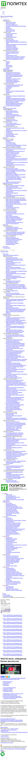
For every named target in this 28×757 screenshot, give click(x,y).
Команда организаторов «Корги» (13, 181)
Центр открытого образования (13, 408)
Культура (5, 137)
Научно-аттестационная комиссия (14, 115)
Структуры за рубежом (11, 211)
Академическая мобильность (12, 207)
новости (8, 67)
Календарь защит (10, 135)
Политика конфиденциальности (8, 718)
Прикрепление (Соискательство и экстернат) (16, 130)
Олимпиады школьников (12, 510)
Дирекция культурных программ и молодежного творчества (14, 393)
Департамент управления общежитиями (15, 477)
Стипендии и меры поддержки (13, 524)
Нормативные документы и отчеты (14, 228)
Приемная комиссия (10, 504)
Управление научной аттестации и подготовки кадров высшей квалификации (16, 365)
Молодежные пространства (12, 240)
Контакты (8, 553)
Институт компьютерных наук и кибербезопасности (13, 263)
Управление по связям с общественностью (16, 461)
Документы (8, 194)
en (3, 11)
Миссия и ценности (10, 23)
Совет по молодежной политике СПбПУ (15, 232)
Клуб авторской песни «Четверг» (13, 178)
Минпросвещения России (17, 721)
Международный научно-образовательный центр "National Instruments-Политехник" (16, 309)
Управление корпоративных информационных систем (12, 441)
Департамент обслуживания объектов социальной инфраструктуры (15, 475)
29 (8, 611)
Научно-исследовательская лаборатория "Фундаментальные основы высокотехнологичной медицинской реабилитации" (15, 347)
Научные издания (10, 549)
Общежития (9, 514)
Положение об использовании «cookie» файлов (11, 720)
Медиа (4, 593)
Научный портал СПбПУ (10, 108)
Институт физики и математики (13, 267)
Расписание (8, 517)
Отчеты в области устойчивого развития (15, 56)
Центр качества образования (12, 403)
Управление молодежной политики (14, 332)
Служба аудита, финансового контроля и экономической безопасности (15, 318)
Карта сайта (16, 679)
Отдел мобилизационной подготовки (14, 465)
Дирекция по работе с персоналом (14, 321)
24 (1, 611)
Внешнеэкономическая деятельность (14, 222)
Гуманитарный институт (11, 257)
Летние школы (9, 205)
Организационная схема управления (14, 84)
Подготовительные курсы (12, 511)
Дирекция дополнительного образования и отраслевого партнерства (16, 390)
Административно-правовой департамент (15, 320)
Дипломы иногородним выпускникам (15, 558)
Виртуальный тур (14, 255)
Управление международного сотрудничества (16, 419)
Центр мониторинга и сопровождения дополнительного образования (15, 405)
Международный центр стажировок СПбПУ (16, 203)
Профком (8, 579)
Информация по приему (11, 505)
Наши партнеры (9, 587)
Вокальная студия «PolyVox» (12, 175)
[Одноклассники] (7, 676)
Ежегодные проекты (10, 237)
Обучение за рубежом (11, 531)
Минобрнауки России (6, 721)
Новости (8, 61)
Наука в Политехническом (12, 112)
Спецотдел (8, 468)
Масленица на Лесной (11, 154)
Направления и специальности (13, 73)
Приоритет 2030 (10, 39)
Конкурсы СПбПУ (10, 125)
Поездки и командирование (12, 238)
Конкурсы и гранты (10, 119)
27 (5, 611)
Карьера (8, 535)
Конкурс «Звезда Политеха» (12, 153)
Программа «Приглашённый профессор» (15, 195)
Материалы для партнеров (12, 589)
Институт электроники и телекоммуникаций (16, 271)
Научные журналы (10, 116)
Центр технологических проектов (14, 377)
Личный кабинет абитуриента (13, 497)
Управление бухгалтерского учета (14, 435)
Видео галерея (6, 595)
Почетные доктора (10, 29)
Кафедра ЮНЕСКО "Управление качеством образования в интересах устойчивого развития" (16, 324)
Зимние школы (9, 206)
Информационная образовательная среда (15, 529)
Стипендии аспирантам (11, 542)
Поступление (9, 503)
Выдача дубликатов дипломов (13, 559)
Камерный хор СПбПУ (11, 173)
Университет (6, 19)
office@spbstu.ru (4, 727)
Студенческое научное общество (13, 124)
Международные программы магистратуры (16, 200)
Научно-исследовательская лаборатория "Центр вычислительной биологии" (15, 351)
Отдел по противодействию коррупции (15, 326)
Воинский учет (9, 519)
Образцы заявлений (10, 136)
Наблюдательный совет (11, 33)
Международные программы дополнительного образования (13, 202)
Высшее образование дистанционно (14, 103)
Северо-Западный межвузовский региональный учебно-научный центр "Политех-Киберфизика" (15, 400)
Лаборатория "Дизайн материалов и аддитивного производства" (14, 340)
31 (1, 612)
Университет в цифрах (11, 46)
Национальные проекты (11, 110)
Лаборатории (9, 113)
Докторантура (9, 132)
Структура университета (11, 24)
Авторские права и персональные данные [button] (10, 703)
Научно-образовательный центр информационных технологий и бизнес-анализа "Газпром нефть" (15, 357)
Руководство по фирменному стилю (14, 59)
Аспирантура (9, 87)
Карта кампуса (6, 255)
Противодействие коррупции (10, 694)
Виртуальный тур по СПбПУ (13, 513)
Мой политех (9, 494)
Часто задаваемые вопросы (9, 687)
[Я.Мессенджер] (9, 676)
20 (5, 609)
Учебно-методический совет (12, 86)
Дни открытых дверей (11, 509)
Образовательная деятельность (13, 72)
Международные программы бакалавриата (16, 199)
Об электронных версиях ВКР (13, 105)
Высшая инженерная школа (12, 307)
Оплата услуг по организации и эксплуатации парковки (13, 583)
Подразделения (6, 247)
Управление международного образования (16, 418)
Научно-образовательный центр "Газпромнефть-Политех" (13, 354)
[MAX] (1, 676)
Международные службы (12, 186)
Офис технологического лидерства (14, 329)
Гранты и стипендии (11, 208)
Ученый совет (9, 34)
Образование (6, 68)
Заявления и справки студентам (13, 522)
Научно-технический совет (12, 114)
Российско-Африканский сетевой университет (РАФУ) (13, 220)
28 (7, 611)
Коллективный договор (11, 55)
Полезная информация (6, 678)
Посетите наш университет (12, 223)
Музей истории (9, 140)
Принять (2, 751)
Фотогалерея (9, 65)
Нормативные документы (12, 80)
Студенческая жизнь (8, 596)
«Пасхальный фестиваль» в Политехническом (16, 158)
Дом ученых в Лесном (11, 143)
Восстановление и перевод (12, 102)
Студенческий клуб (10, 142)
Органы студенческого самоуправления (15, 233)
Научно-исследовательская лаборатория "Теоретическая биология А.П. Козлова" (15, 344)
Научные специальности (11, 548)
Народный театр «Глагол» (12, 168)
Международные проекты (12, 216)
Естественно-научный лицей (12, 293)
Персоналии (9, 28)
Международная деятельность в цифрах (15, 185)
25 (2, 611)
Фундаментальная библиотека (13, 402)
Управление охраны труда (12, 458)
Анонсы (8, 62)
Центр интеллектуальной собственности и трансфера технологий (16, 370)
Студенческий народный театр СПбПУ (15, 169)
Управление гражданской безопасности (15, 469)
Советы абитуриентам (11, 515)
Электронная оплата (10, 495)
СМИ (7, 64)
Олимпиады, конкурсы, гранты (13, 78)
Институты (8, 88)
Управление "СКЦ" (10, 437)
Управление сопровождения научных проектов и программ (14, 367)
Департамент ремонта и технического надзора (16, 453)
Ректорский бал (9, 150)
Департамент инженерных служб (13, 452)
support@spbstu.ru (5, 736)
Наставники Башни (10, 244)
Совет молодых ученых (11, 123)
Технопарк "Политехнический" (13, 430)
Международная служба (11, 413)
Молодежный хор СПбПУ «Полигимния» (15, 174)
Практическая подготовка (12, 532)
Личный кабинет (10, 521)
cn (3, 12)
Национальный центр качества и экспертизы (16, 359)
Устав (7, 54)
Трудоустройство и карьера (12, 243)
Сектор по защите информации (13, 467)
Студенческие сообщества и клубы (14, 234)
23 (9, 609)
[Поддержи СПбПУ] (3, 755)
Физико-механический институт (13, 276)
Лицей (7, 93)
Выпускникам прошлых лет (12, 555)
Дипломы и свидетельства (12, 557)
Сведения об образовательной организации (16, 26)
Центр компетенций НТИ (12, 40)
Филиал (8, 89)
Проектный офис (10, 414)
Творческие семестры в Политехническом (15, 148)
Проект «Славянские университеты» (14, 218)
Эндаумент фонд (10, 563)
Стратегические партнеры (12, 48)
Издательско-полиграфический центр (14, 334)
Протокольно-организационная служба (15, 331)
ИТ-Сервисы (9, 580)
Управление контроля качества (13, 363)
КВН (7, 180)
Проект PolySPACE (10, 196)
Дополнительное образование (13, 81)
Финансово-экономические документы (15, 57)
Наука (4, 106)
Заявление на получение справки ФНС (15, 499)
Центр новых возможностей (12, 407)
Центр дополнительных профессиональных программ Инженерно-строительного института (16, 300)
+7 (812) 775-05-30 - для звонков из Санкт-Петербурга (9, 729)
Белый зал (8, 141)
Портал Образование (8, 70)
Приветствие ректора (11, 22)
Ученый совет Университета (12, 481)
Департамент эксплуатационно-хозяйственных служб (13, 457)
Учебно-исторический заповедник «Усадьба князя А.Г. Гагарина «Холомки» (16, 146)
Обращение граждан (8, 691)
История (8, 27)
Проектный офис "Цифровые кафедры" (15, 397)
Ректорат (8, 316)
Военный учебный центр (12, 290)
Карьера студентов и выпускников (14, 590)
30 (9, 611)
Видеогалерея (9, 66)
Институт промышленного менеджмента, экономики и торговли (15, 278)
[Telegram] (5, 676)
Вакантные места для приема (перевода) (15, 100)
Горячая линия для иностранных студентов (16, 520)
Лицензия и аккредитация (12, 53)
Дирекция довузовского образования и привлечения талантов (15, 388)
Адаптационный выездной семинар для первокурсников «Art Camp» (15, 152)
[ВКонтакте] (3, 676)
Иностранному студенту (11, 527)
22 (8, 609)
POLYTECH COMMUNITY (12, 562)
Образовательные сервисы (12, 227)
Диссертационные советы (12, 134)
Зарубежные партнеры (11, 212)
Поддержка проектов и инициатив (14, 239)
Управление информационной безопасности (16, 439)
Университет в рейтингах (12, 49)
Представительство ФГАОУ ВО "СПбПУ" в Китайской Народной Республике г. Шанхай (16, 287)
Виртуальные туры (10, 31)
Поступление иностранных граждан (14, 75)
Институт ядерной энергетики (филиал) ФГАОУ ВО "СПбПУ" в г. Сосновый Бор (15, 285)
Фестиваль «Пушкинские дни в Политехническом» (13, 157)
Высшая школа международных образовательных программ (13, 281)
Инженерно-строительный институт (14, 258)
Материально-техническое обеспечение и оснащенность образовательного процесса (16, 99)
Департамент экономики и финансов (14, 432)
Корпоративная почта (11, 498)
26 (4, 611)
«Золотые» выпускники (11, 565)
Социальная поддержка (11, 241)
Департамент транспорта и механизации (15, 454)
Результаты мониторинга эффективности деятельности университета (12, 698)
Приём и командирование (12, 192)
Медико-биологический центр (13, 342)
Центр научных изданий (11, 376)
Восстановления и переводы (12, 526)
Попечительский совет (11, 37)
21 (7, 609)
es (3, 13)
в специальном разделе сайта (13, 742)
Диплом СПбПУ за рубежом (12, 560)
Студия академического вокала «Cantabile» (16, 177)
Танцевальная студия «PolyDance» (14, 179)
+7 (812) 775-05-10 (5, 737)
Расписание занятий (10, 540)
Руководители (9, 35)
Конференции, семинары (12, 120)
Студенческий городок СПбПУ (13, 478)
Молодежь (5, 224)
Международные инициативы (13, 217)
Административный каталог (12, 51)
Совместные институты (11, 82)
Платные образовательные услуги (14, 104)
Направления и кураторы (12, 229)
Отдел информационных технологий (14, 434)
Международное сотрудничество (10, 183)
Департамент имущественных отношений (15, 451)
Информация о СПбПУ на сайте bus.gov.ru (13, 693)
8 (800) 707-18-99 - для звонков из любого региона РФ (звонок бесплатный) (14, 731)
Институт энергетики (11, 272)
